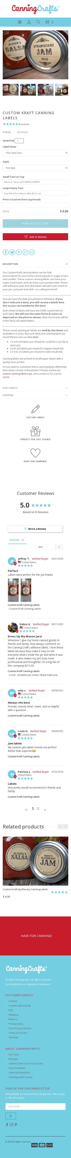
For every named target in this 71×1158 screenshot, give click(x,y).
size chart (32, 337)
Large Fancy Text (13, 188)
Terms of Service (18, 1032)
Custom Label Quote (20, 1005)
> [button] (45, 810)
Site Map (13, 1037)
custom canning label (14, 373)
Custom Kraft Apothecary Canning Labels (25, 889)
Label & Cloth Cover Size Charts (26, 1063)
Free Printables (17, 1068)
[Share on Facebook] (6, 252)
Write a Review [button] (37, 528)
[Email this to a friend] (32, 252)
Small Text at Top (13, 176)
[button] (35, 236)
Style (6, 161)
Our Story (14, 1054)
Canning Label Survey (21, 1077)
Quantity (8, 140)
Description (10, 264)
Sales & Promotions (19, 1072)
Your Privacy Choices (20, 1028)
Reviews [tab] (14, 539)
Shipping (8, 395)
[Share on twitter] (12, 252)
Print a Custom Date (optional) (21, 199)
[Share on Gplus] (25, 252)
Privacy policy (16, 1023)
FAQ (11, 1010)
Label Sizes (9, 146)
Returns (13, 1019)
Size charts (10, 388)
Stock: (7, 132)
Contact (13, 1001)
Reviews (13, 1059)
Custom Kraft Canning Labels (24, 604)
